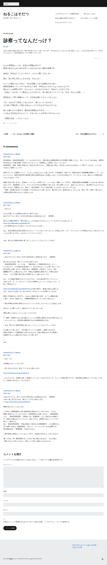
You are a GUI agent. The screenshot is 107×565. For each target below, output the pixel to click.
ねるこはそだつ (16, 13)
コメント (7, 464)
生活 (6, 123)
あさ (7, 46)
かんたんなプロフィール (63, 22)
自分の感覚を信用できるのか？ (65, 18)
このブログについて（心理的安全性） (67, 14)
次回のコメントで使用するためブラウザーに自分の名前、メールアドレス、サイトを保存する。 (37, 522)
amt (5, 156)
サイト (5, 510)
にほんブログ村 (77, 547)
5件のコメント (99, 58)
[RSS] (102, 559)
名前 (4, 491)
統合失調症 (13, 123)
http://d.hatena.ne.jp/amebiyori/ (16, 373)
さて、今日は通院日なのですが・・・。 (89, 134)
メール (5, 501)
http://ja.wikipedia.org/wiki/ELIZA (16, 223)
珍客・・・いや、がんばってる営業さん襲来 (19, 134)
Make (11, 559)
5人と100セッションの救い (90, 18)
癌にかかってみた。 (90, 14)
